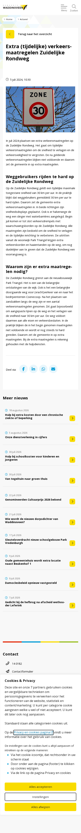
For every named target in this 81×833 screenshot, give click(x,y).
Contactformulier (22, 671)
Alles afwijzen (40, 807)
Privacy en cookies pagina (32, 732)
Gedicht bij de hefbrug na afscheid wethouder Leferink (35, 603)
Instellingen (40, 797)
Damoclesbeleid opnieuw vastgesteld (31, 583)
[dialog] (40, 744)
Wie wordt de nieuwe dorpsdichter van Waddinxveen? (31, 520)
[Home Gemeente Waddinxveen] (15, 7)
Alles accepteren (40, 787)
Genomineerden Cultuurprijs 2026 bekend (33, 499)
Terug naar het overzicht (35, 34)
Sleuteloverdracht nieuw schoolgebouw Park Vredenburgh (36, 541)
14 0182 (17, 663)
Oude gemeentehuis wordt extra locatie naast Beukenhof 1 (33, 562)
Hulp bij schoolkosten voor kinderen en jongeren (32, 458)
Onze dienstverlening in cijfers (26, 437)
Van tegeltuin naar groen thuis (26, 479)
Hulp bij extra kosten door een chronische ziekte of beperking (34, 416)
